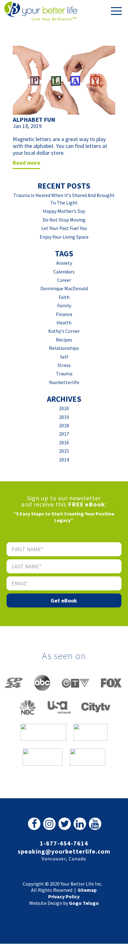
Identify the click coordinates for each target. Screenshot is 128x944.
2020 (64, 408)
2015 (64, 451)
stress (64, 365)
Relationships (64, 348)
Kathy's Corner (64, 331)
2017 (64, 434)
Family (64, 305)
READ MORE (26, 162)
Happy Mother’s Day (64, 211)
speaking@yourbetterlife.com (64, 851)
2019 (64, 417)
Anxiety (64, 263)
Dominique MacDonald (64, 288)
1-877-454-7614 (64, 843)
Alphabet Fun (34, 119)
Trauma (64, 373)
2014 (64, 459)
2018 (64, 425)
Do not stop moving (64, 220)
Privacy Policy (64, 896)
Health (64, 322)
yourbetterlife (64, 382)
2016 (64, 442)
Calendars (64, 271)
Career (64, 280)
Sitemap (87, 890)
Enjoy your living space (64, 237)
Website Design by (64, 903)
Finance (64, 314)
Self (64, 357)
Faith (64, 297)
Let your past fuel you (64, 228)
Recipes (64, 340)
